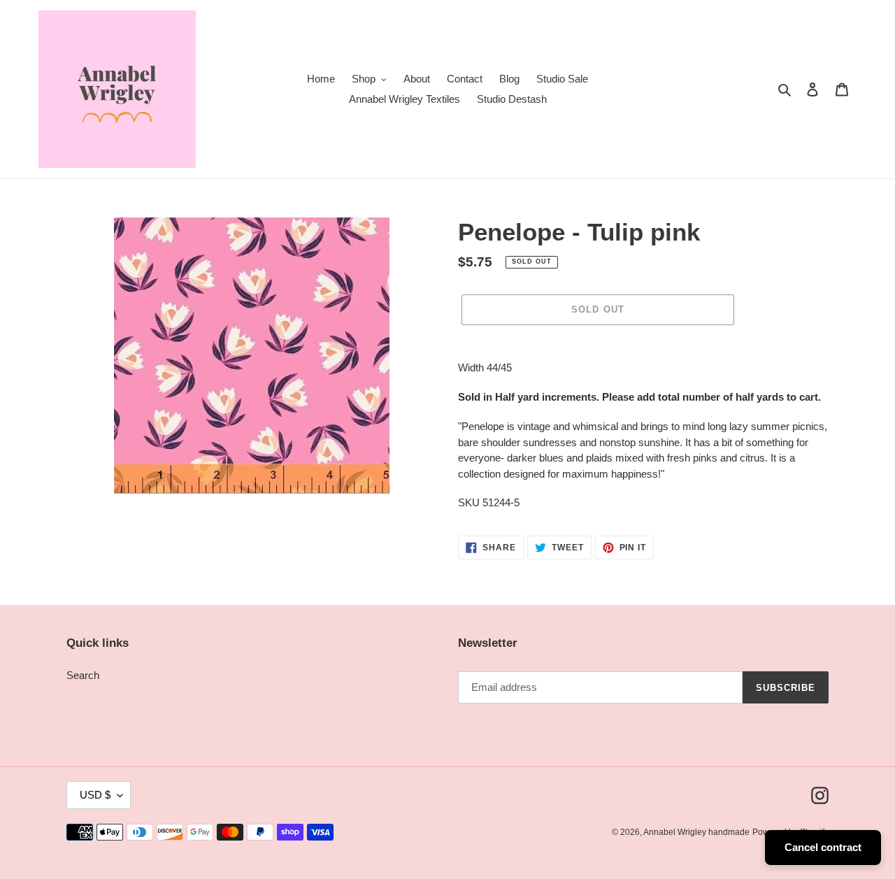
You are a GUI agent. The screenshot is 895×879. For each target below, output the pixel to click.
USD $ (95, 795)
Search (82, 675)
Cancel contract (823, 847)
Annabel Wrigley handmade (696, 832)
